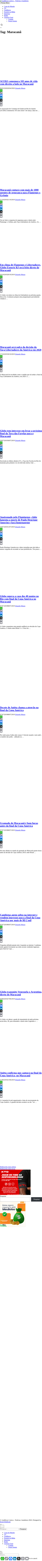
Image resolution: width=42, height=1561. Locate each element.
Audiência (7, 10)
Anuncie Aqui (8, 17)
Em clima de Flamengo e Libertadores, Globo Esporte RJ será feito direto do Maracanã (20, 267)
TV (5, 8)
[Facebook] (21, 95)
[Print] (21, 102)
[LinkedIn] (21, 98)
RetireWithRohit (5, 1522)
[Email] (21, 105)
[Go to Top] (1, 1551)
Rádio (6, 15)
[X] (21, 100)
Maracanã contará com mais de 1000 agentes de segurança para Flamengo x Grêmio (20, 193)
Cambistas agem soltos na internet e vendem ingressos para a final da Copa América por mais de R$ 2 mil (20, 918)
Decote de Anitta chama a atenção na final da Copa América (19, 709)
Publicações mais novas (7, 1169)
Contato (10, 19)
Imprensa (7, 14)
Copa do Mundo (9, 6)
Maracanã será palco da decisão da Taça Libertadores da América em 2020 (20, 348)
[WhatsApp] (21, 90)
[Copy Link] (21, 93)
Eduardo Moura (20, 88)
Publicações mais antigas (8, 1167)
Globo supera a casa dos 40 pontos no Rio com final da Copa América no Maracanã (19, 599)
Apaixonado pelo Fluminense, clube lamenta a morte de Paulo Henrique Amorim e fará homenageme (19, 520)
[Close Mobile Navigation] (1, 27)
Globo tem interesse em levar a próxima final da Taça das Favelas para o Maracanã (21, 433)
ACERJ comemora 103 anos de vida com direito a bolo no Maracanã (19, 82)
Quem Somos (12, 21)
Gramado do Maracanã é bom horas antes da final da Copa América (19, 824)
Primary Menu (5, 3)
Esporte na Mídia (9, 12)
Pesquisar (3, 1196)
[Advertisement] (21, 57)
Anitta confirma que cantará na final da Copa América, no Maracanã (21, 1074)
